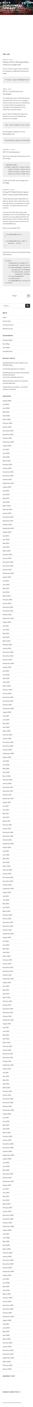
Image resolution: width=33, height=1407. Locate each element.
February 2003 (7, 1365)
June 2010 (6, 1121)
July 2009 (6, 1162)
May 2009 (6, 1170)
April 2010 (6, 1129)
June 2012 (6, 1031)
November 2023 (8, 521)
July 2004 (6, 1324)
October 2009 (7, 1151)
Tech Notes (6, 347)
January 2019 (7, 738)
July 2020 (6, 671)
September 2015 (8, 888)
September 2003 (8, 1358)
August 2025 (7, 446)
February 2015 (7, 915)
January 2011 (7, 1095)
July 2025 (6, 449)
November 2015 (8, 881)
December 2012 (8, 1009)
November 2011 (8, 1057)
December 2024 (8, 472)
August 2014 (7, 937)
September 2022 (8, 573)
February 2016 (7, 870)
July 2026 (6, 404)
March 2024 (7, 506)
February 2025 (7, 464)
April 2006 (6, 1245)
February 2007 (7, 1208)
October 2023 (7, 524)
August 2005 (7, 1275)
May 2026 (6, 412)
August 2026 (7, 401)
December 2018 (8, 742)
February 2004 (7, 1343)
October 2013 (7, 975)
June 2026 (6, 408)
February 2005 (7, 1298)
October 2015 (7, 885)
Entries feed (7, 321)
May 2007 (6, 1196)
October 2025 (7, 438)
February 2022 (7, 600)
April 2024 (6, 502)
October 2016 (7, 840)
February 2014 (7, 960)
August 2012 (7, 1024)
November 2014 (8, 926)
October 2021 (7, 614)
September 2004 (8, 1316)
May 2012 (6, 1035)
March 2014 (6, 956)
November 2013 (8, 971)
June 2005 (6, 1283)
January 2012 (7, 1050)
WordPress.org (8, 329)
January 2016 (7, 874)
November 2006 (8, 1219)
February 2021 (7, 644)
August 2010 (7, 1114)
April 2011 (6, 1084)
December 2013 (8, 967)
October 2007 (7, 1178)
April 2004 (6, 1335)
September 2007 (8, 1181)
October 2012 (7, 1016)
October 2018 (7, 750)
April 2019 (6, 727)
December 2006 (8, 1215)
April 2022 (6, 592)
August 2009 (7, 1159)
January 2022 (7, 603)
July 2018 (6, 761)
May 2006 (6, 1241)
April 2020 (6, 682)
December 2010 (8, 1099)
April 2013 (6, 994)
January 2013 (7, 1005)
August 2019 (7, 712)
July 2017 (6, 806)
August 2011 (7, 1069)
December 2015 (8, 877)
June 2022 (6, 584)
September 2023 (8, 528)
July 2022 (6, 581)
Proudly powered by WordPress (12, 1402)
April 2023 (6, 547)
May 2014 (6, 949)
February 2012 (7, 1046)
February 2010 (7, 1136)
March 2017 (6, 821)
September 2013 (8, 979)
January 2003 (7, 1369)
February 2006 (7, 1253)
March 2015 (6, 911)
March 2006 (7, 1249)
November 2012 (8, 1012)
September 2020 (8, 663)
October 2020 (7, 660)
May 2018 (6, 768)
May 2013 (6, 990)
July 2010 (6, 1117)
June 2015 (6, 900)
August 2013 (7, 982)
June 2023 (6, 539)
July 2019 (6, 716)
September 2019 (8, 708)
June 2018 (6, 765)
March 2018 (6, 776)
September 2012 (8, 1020)
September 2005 (8, 1271)
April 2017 (6, 817)
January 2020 (7, 693)
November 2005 (8, 1264)
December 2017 (8, 787)
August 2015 (7, 892)
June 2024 (6, 494)
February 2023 (7, 554)
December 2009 (8, 1144)
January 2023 (7, 558)
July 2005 (6, 1279)
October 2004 (7, 1313)
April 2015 (6, 907)
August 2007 (7, 1185)
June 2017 (6, 810)
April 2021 (6, 637)
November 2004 (8, 1309)
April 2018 (6, 772)
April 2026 (6, 416)
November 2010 (8, 1102)
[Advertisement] (16, 32)
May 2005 (6, 1286)
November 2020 (8, 656)
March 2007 (7, 1204)
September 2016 (8, 843)
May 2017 (6, 813)
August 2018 (7, 757)
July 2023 (6, 536)
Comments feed (8, 325)
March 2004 (7, 1339)
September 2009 (8, 1155)
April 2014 (6, 952)
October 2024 (7, 479)
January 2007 (7, 1211)
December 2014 (8, 922)
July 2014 (6, 941)
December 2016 (8, 832)
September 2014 (8, 934)
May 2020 (6, 678)
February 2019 (7, 735)
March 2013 (6, 997)
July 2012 (6, 1027)
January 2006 (7, 1256)
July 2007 (6, 1189)
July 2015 (6, 896)
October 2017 (7, 795)
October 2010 (7, 1106)
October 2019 (7, 705)
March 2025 (7, 461)
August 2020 (7, 667)
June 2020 (6, 675)
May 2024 (6, 498)
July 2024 (6, 491)
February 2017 (7, 825)
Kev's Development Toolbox (12, 5)
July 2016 (6, 851)
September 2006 (8, 1226)
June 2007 (6, 1192)
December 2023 (8, 517)
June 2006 (6, 1238)
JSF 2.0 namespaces (11, 152)
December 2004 (8, 1305)
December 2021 (8, 607)
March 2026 (7, 419)
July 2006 (6, 1234)
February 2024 (7, 509)
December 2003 (8, 1350)
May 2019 (6, 723)
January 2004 (7, 1346)
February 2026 (7, 423)
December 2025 (8, 431)
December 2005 (8, 1260)
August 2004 (7, 1320)
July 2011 (6, 1072)
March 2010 (6, 1132)
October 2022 (7, 569)
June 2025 (6, 453)
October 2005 (7, 1268)
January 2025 (7, 468)
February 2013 (7, 1001)
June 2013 (6, 986)
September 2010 (8, 1110)
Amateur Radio (7, 340)
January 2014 (7, 964)
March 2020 (7, 686)
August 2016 (7, 847)
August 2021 (7, 622)
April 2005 (6, 1290)
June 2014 (6, 945)
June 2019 (6, 720)
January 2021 (7, 648)
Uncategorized (7, 351)
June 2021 (6, 630)
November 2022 (8, 566)
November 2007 (8, 1174)
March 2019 (6, 731)
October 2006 (7, 1223)
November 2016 (8, 836)
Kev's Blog (6, 344)
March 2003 (7, 1361)
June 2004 (6, 1328)
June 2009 (6, 1166)
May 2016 (6, 858)
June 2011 (6, 1076)
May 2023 (6, 543)
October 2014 (7, 930)
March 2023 (7, 551)
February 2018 (7, 780)
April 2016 (6, 862)
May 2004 (6, 1331)
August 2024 (7, 487)
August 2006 (7, 1230)
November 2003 (8, 1354)
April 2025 (6, 457)
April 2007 (6, 1200)
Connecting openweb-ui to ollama (14, 369)
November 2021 (8, 611)
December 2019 (8, 697)
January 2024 (7, 513)
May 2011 (6, 1080)
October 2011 (7, 1061)
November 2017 (8, 791)
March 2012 (6, 1042)
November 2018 (8, 746)
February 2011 (7, 1091)
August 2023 (7, 532)
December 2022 (8, 562)
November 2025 (8, 434)
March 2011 (6, 1087)
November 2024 (8, 476)
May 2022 (6, 588)
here (7, 183)
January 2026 (7, 427)
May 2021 (6, 633)
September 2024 (8, 483)
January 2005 (7, 1301)
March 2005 (7, 1294)
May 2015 (6, 904)
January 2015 (7, 918)
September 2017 (8, 798)
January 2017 (7, 828)
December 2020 (8, 652)
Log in (5, 317)
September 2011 (8, 1065)
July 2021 (6, 626)
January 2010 (7, 1140)
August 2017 (7, 802)
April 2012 (6, 1039)
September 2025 (8, 442)
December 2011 (8, 1054)
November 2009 (8, 1148)
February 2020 (7, 690)
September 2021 (8, 618)
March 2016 (6, 866)
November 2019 (8, 701)
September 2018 (8, 753)
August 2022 (7, 577)
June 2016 (6, 855)
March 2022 (7, 596)
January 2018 (7, 783)
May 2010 (6, 1125)
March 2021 (6, 641)
